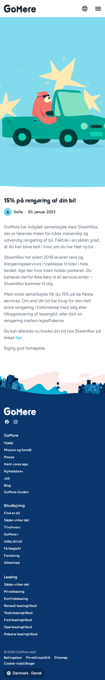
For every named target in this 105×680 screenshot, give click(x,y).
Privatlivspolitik (38, 658)
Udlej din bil (13, 541)
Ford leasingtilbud (18, 620)
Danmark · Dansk (27, 673)
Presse (9, 457)
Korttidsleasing (16, 599)
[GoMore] (20, 8)
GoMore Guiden (16, 492)
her (19, 337)
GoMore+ (11, 534)
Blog (7, 485)
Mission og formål (17, 450)
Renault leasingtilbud (20, 606)
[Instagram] (16, 422)
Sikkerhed (12, 563)
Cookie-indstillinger (19, 663)
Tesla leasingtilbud (18, 613)
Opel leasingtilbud (18, 627)
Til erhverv (12, 527)
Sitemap (60, 658)
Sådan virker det (16, 520)
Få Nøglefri (12, 548)
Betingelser (13, 658)
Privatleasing (14, 592)
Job (7, 478)
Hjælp (8, 443)
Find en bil (12, 513)
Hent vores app (16, 464)
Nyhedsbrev (13, 471)
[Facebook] (7, 422)
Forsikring (12, 556)
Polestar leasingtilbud (20, 634)
